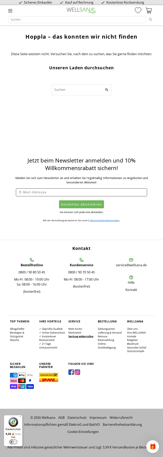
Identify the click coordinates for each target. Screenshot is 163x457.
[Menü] (20, 417)
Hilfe (131, 282)
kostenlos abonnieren (81, 204)
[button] (152, 446)
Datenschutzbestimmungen (104, 220)
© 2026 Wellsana (42, 417)
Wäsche (14, 340)
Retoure (102, 336)
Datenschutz (77, 417)
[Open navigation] (10, 10)
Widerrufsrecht (121, 417)
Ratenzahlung (106, 340)
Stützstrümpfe (135, 351)
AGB (61, 417)
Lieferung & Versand (110, 332)
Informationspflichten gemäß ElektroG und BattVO (62, 424)
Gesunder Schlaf (136, 347)
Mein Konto (75, 329)
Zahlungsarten (106, 329)
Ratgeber (132, 340)
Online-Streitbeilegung (107, 345)
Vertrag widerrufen (80, 336)
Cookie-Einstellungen (83, 432)
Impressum (98, 417)
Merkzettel (74, 332)
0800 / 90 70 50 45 (81, 272)
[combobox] (77, 19)
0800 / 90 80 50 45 (31, 272)
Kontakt (131, 290)
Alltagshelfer (17, 329)
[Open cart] (149, 11)
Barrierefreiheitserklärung (122, 424)
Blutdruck (133, 343)
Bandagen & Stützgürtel (17, 334)
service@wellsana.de (131, 265)
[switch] (13, 441)
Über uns (132, 329)
